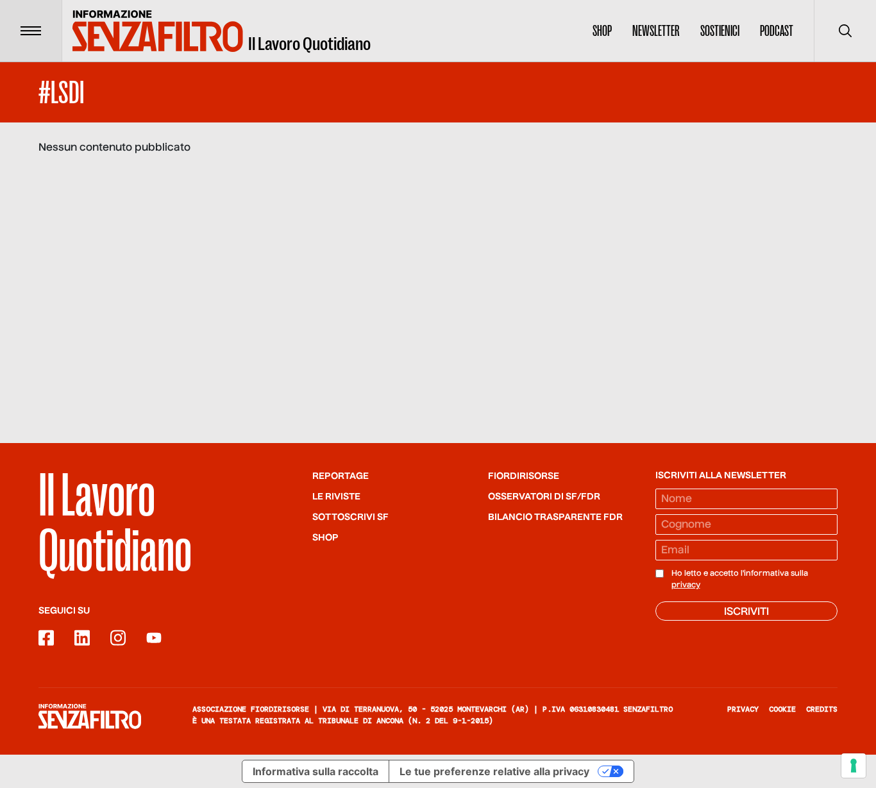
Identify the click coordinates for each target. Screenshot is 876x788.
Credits (822, 709)
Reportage (340, 476)
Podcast (776, 31)
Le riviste (336, 496)
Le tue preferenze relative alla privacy (494, 771)
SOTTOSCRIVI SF (350, 517)
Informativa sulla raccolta (315, 771)
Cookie (782, 709)
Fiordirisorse (523, 476)
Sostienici (719, 31)
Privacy (743, 709)
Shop (602, 31)
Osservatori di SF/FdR (544, 496)
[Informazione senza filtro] (89, 716)
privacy (685, 585)
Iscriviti (746, 612)
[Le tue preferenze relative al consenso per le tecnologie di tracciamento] (853, 765)
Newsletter (656, 31)
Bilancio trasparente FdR (555, 517)
